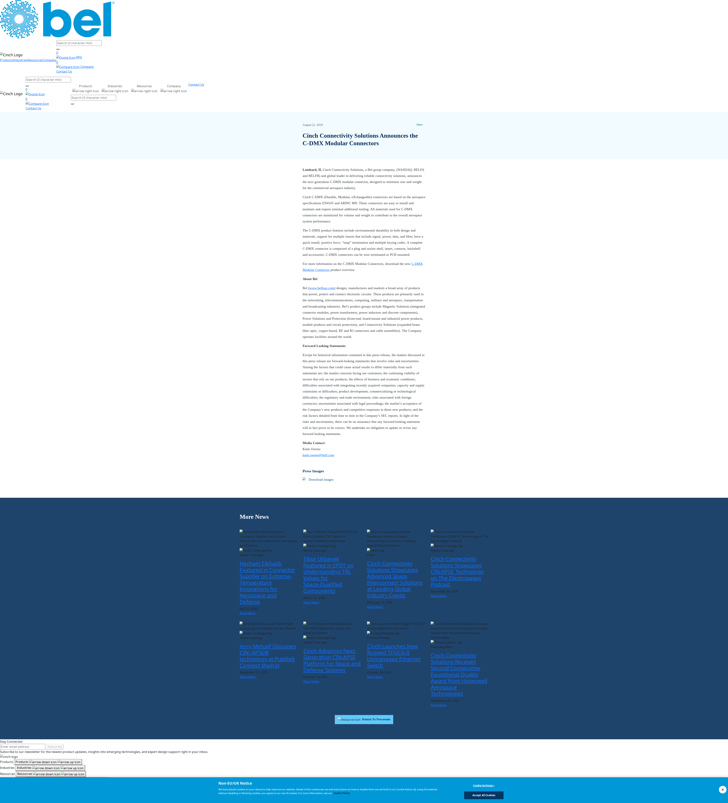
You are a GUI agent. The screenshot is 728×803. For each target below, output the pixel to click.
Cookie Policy (342, 793)
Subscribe (55, 747)
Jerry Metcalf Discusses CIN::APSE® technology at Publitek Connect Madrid (268, 656)
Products (6, 60)
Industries (20, 60)
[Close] (722, 789)
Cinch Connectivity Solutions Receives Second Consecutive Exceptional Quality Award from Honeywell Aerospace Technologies (459, 674)
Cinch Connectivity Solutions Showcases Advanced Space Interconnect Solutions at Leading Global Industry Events (395, 579)
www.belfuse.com (321, 288)
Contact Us (64, 71)
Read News (248, 613)
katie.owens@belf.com (318, 455)
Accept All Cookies (483, 795)
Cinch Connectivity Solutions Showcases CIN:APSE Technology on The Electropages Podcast (457, 571)
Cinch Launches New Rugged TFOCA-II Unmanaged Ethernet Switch (394, 656)
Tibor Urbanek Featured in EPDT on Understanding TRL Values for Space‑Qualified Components (328, 574)
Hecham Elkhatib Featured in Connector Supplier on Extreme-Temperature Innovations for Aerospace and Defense (267, 582)
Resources (35, 60)
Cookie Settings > (483, 785)
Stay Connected (11, 741)
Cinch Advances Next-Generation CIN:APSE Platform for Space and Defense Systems (332, 660)
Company (49, 60)
